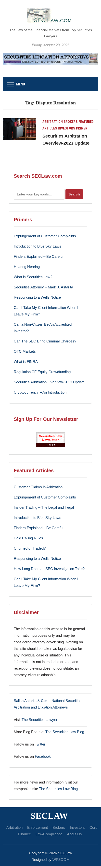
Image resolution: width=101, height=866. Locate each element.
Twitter (40, 744)
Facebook (43, 756)
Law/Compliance (49, 834)
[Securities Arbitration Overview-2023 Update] (19, 129)
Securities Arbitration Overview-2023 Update (49, 382)
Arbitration (52, 122)
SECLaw (49, 816)
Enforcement (37, 827)
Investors (66, 128)
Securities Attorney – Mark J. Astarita (43, 287)
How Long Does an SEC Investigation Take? (49, 569)
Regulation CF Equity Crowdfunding (42, 372)
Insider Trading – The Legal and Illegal (44, 507)
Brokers (70, 122)
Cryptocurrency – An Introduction (40, 392)
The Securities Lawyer (39, 720)
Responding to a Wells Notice (37, 297)
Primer (81, 128)
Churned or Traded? (30, 548)
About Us (74, 834)
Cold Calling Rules (28, 538)
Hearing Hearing (27, 267)
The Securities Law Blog (64, 732)
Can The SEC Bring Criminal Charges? (45, 341)
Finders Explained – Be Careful (38, 256)
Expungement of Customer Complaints (45, 236)
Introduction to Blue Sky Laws (37, 246)
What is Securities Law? (33, 277)
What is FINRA (26, 361)
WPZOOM (61, 859)
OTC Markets (25, 351)
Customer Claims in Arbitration (38, 487)
